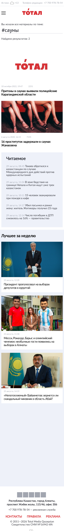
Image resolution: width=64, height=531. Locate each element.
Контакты (14, 516)
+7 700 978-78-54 (53, 3)
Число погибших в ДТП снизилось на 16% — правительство (29, 217)
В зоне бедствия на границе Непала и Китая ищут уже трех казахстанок (30, 185)
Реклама (53, 516)
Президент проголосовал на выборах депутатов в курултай (27, 286)
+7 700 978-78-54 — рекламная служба (32, 509)
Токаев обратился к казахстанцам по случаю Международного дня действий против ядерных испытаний (30, 170)
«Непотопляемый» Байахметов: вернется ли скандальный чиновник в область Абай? (31, 397)
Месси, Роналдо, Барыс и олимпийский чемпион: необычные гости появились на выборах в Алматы (29, 342)
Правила (34, 516)
